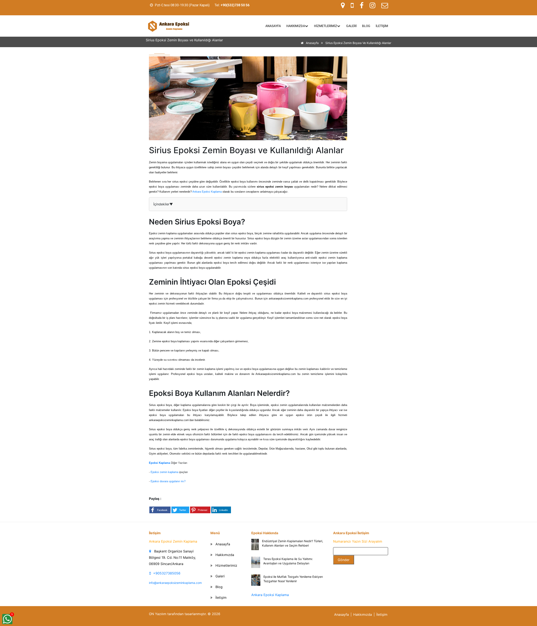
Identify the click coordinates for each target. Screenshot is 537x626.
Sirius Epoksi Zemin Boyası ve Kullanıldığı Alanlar (358, 43)
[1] (7, 619)
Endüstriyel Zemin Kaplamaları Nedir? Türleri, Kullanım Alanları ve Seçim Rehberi (292, 543)
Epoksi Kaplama (159, 462)
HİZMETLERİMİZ (325, 26)
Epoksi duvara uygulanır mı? (168, 481)
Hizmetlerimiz (225, 565)
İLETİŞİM (382, 26)
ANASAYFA (273, 26)
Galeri (219, 576)
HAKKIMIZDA (295, 26)
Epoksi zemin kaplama (164, 472)
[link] (234, 5)
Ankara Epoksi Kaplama (207, 191)
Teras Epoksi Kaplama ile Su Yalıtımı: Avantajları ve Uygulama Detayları (288, 561)
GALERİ (351, 26)
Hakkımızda (224, 555)
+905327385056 (166, 573)
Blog (218, 587)
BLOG (366, 26)
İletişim (220, 597)
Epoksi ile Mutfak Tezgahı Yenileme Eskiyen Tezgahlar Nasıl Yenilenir (293, 579)
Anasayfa (312, 43)
